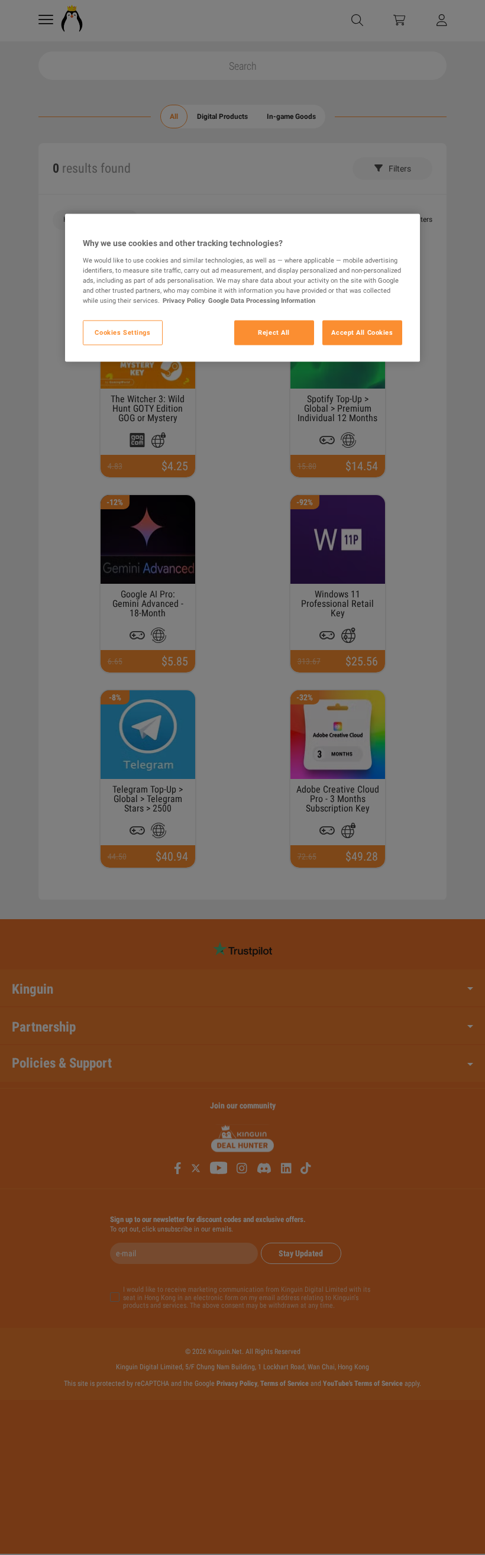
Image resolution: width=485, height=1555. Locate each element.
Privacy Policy (184, 300)
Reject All (274, 332)
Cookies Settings (122, 332)
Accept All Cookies (362, 332)
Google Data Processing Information (261, 300)
